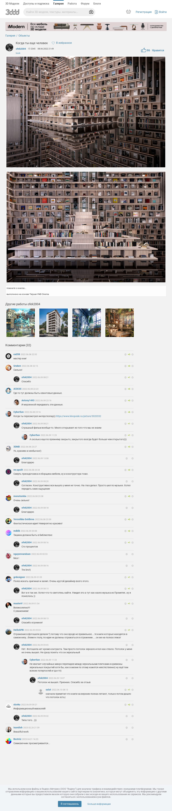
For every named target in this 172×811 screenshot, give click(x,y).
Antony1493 (28, 400)
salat (49, 689)
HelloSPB (18, 630)
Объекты (24, 35)
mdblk (16, 530)
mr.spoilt (18, 469)
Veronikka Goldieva (24, 519)
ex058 (16, 354)
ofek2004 (21, 48)
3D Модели (12, 3)
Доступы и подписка (36, 3)
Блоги (97, 3)
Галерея (58, 3)
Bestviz (17, 739)
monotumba (20, 496)
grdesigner (19, 577)
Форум (85, 3)
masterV (18, 603)
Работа (72, 3)
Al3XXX (17, 388)
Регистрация (144, 12)
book (18, 53)
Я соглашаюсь (70, 803)
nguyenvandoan (22, 554)
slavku (17, 704)
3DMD (16, 446)
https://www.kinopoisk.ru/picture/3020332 (78, 416)
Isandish (18, 727)
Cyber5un (18, 412)
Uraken (17, 366)
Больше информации (99, 804)
